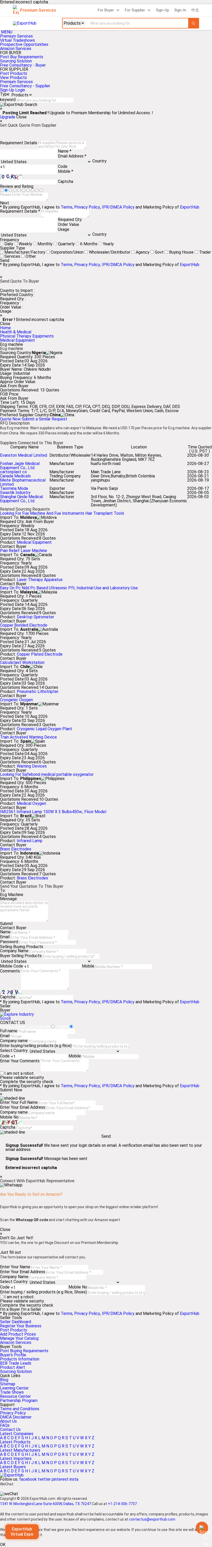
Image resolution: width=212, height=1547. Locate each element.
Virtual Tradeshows (17, 40)
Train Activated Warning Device (28, 737)
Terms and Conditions (19, 1408)
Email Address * (72, 156)
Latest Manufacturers (20, 1450)
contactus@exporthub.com (152, 1519)
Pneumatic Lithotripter (37, 691)
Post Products (13, 73)
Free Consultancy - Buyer (23, 65)
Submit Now (11, 1090)
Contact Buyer (13, 546)
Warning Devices (32, 766)
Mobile (88, 966)
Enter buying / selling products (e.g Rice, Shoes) (43, 1292)
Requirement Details (18, 142)
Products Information (19, 1359)
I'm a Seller (31, 1309)
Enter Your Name (15, 1266)
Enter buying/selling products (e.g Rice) (36, 1045)
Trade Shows (12, 1392)
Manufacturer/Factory (24, 252)
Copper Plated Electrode (40, 654)
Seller (5, 1006)
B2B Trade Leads (15, 1363)
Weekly (25, 243)
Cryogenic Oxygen (16, 699)
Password (9, 941)
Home (5, 327)
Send (4, 261)
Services (12, 256)
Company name (14, 1040)
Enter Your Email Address (22, 1107)
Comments (10, 971)
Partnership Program (18, 1400)
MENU (6, 32)
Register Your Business (20, 1325)
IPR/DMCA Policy (118, 207)
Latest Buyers (13, 1466)
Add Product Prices (18, 1334)
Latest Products (15, 1441)
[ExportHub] (12, 1475)
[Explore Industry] (17, 1014)
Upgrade (7, 116)
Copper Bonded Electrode (23, 625)
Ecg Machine (11, 894)
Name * (64, 151)
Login (20, 90)
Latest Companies (16, 1433)
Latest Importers (16, 1458)
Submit (6, 924)
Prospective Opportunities (24, 44)
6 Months (88, 243)
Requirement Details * (20, 211)
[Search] (193, 23)
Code (62, 166)
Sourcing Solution (16, 1371)
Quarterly (66, 243)
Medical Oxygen (31, 803)
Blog (4, 1379)
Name (5, 931)
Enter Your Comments (20, 1060)
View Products (13, 77)
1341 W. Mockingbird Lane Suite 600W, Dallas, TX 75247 (45, 1504)
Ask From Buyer (14, 386)
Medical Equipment (17, 340)
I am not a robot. (19, 1073)
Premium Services (16, 36)
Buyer (5, 1010)
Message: (9, 898)
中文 (195, 10)
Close (21, 117)
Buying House (181, 252)
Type (4, 94)
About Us (8, 1421)
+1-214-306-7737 (122, 1504)
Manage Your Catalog (19, 1338)
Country (99, 161)
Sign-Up (162, 10)
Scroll (5, 1018)
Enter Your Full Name (19, 1102)
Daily (8, 243)
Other (31, 256)
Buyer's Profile (13, 1354)
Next (4, 203)
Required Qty (70, 219)
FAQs (5, 1425)
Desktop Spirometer (35, 616)
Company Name (14, 950)
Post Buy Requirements (21, 56)
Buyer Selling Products (21, 955)
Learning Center (14, 1388)
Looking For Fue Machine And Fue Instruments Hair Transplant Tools (62, 513)
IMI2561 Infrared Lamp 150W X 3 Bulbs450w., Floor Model (53, 811)
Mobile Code (11, 966)
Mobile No (9, 1117)
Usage (63, 229)
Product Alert (12, 1367)
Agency (142, 252)
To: (3, 890)
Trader (205, 252)
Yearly (108, 243)
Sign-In (180, 10)
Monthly (44, 243)
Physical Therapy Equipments (27, 336)
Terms (66, 207)
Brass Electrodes (15, 849)
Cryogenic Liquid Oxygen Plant (44, 728)
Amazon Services (15, 48)
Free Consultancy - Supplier (25, 85)
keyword (8, 99)
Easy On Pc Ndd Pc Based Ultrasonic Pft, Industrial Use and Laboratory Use (69, 587)
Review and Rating (16, 186)
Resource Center (15, 1396)
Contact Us (10, 1429)
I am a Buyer (38, 1026)
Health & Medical (15, 332)
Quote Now (11, 419)
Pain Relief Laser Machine (23, 550)
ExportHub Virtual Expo (22, 1531)
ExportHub (189, 207)
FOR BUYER (10, 53)
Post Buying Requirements (24, 1350)
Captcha (65, 181)
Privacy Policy (87, 207)
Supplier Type (12, 248)
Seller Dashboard (15, 1321)
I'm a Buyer (10, 1309)
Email (5, 936)
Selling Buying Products (21, 946)
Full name (8, 1030)
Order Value (68, 224)
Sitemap (7, 1383)
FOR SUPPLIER (14, 69)
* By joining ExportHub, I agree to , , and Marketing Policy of (99, 1313)
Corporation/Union (67, 252)
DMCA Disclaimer (16, 1417)
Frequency (9, 239)
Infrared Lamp (29, 840)
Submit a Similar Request (44, 419)
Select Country (14, 1050)
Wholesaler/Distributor (109, 252)
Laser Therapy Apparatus (40, 579)
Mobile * (65, 171)
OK (2, 1545)
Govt (159, 252)
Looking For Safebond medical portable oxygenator (47, 774)
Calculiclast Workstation (22, 662)
